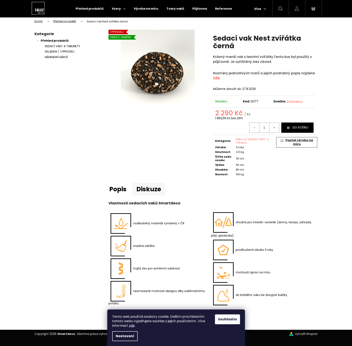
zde (132, 325)
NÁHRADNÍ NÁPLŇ (56, 57)
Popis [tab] (118, 189)
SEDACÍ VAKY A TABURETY (62, 46)
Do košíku (300, 127)
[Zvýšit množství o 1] (274, 128)
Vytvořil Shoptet (306, 334)
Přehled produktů (55, 41)
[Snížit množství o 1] (254, 128)
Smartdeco (294, 101)
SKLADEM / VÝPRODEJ (59, 51)
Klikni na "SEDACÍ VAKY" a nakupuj (252, 141)
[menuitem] (90, 8)
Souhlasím (227, 319)
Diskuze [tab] (148, 189)
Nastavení (125, 336)
